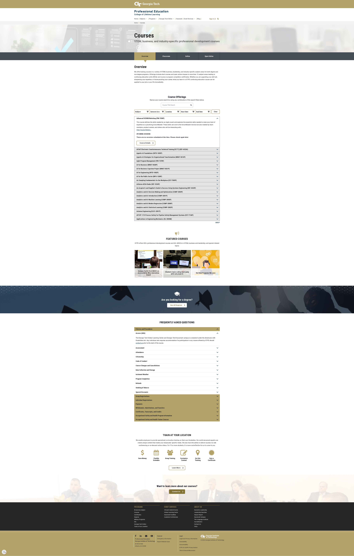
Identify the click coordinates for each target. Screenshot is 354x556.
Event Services (170, 507)
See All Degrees (176, 305)
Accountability (183, 544)
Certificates (137, 514)
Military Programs (139, 519)
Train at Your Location (141, 526)
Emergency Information (164, 538)
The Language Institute (201, 519)
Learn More (176, 468)
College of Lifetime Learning (147, 14)
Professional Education (151, 11)
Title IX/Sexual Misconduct (187, 550)
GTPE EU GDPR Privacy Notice (188, 547)
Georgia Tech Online (140, 524)
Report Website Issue (163, 541)
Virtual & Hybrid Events (171, 510)
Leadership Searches (200, 512)
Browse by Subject (139, 510)
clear (216, 112)
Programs (138, 507)
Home (136, 23)
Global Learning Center (171, 512)
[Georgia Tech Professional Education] (177, 4)
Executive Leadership (200, 510)
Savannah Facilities (170, 514)
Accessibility (183, 541)
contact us (139, 343)
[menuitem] (136, 19)
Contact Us (176, 491)
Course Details (145, 143)
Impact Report (198, 514)
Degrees (136, 517)
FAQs (195, 526)
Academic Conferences (171, 517)
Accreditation (198, 521)
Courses (136, 512)
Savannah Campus (200, 517)
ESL (135, 521)
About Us (198, 507)
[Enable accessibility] (4, 552)
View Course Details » (144, 130)
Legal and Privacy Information (188, 538)
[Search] (218, 19)
